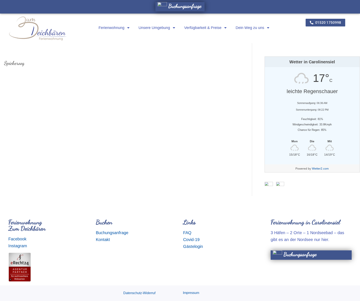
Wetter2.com (320, 168)
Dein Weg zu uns (250, 28)
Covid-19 (191, 239)
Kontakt (103, 239)
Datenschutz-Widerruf (139, 293)
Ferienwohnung (111, 28)
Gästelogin (193, 246)
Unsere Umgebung (154, 28)
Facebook (17, 239)
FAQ (187, 232)
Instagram (17, 246)
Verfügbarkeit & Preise (202, 28)
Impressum (191, 293)
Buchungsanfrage (184, 6)
